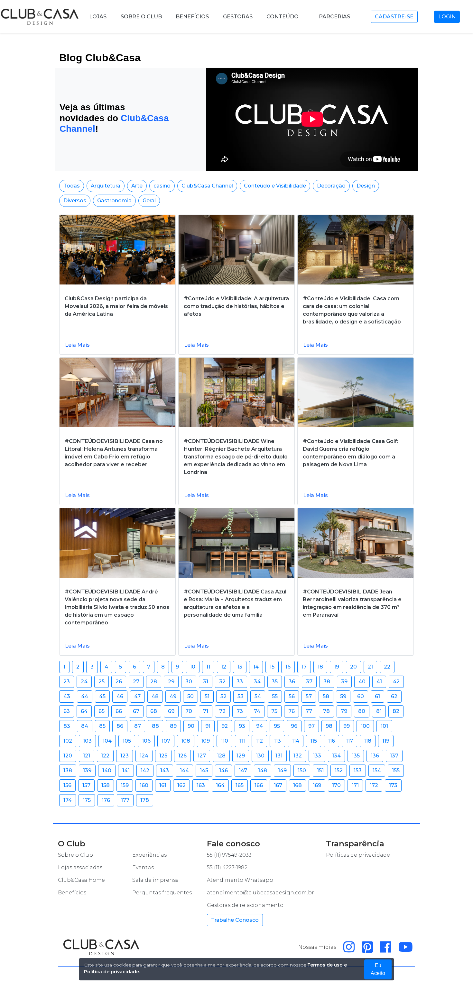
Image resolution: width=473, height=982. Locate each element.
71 (205, 711)
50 (190, 696)
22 (387, 667)
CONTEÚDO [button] (283, 17)
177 (125, 800)
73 (239, 711)
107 (166, 741)
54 (258, 696)
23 (66, 682)
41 (379, 682)
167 (278, 785)
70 (188, 711)
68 (153, 711)
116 (331, 741)
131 (279, 756)
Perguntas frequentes (162, 893)
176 (106, 800)
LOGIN (447, 17)
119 (385, 741)
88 (155, 726)
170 (336, 785)
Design (366, 186)
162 (181, 785)
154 (377, 770)
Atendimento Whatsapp (240, 880)
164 (220, 785)
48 (155, 696)
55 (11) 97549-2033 (229, 855)
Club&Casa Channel (207, 186)
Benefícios (72, 893)
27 (136, 682)
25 (101, 682)
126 (182, 756)
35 (275, 682)
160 (144, 785)
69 (171, 711)
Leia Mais (77, 345)
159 (125, 785)
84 (84, 726)
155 (396, 770)
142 (145, 770)
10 (192, 667)
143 (164, 770)
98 (329, 726)
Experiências (149, 855)
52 (223, 696)
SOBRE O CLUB (141, 17)
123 (124, 756)
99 (346, 726)
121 (86, 756)
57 (309, 696)
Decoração (331, 186)
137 (394, 756)
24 (84, 682)
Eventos (143, 867)
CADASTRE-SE (394, 17)
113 (277, 741)
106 (146, 741)
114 (295, 741)
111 (242, 741)
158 (105, 785)
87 (137, 726)
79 (344, 711)
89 (173, 726)
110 (224, 741)
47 (137, 696)
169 (317, 785)
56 (292, 696)
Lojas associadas (80, 867)
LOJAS (98, 17)
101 (384, 726)
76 (291, 711)
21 (370, 667)
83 (66, 726)
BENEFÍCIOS (192, 17)
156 (67, 785)
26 (119, 682)
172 (374, 785)
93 (242, 726)
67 (136, 711)
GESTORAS (238, 17)
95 (277, 726)
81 (379, 711)
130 (260, 756)
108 (185, 741)
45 (102, 696)
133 (317, 756)
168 (297, 785)
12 (223, 667)
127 (202, 756)
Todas (71, 186)
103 (87, 741)
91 (207, 726)
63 (66, 711)
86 (119, 726)
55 (275, 696)
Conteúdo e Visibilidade (275, 186)
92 (224, 726)
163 (201, 785)
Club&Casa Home (81, 880)
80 (361, 711)
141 (126, 770)
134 (336, 756)
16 (288, 667)
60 (360, 696)
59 (343, 696)
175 (87, 800)
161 (162, 785)
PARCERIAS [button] (335, 17)
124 (144, 756)
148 (262, 770)
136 (375, 756)
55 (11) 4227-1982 (227, 867)
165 (240, 785)
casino (162, 186)
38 (326, 682)
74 (257, 711)
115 (313, 741)
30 (188, 682)
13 (239, 667)
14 (256, 667)
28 (153, 682)
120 (67, 756)
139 (87, 770)
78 (326, 711)
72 (222, 711)
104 (107, 741)
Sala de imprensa (155, 880)
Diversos (74, 200)
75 (274, 711)
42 (396, 682)
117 (349, 741)
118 (367, 741)
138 (67, 770)
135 (356, 756)
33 (239, 682)
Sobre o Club (75, 855)
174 (67, 800)
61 (377, 696)
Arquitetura (105, 186)
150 (302, 770)
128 (221, 756)
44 (84, 696)
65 (101, 711)
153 (358, 770)
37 (309, 682)
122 (105, 756)
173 (393, 785)
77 (309, 711)
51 (207, 696)
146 (223, 770)
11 (208, 667)
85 (102, 726)
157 (86, 785)
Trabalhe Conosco (235, 920)
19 (336, 667)
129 (240, 756)
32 (222, 682)
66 (119, 711)
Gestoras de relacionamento (245, 905)
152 (339, 770)
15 (272, 667)
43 (66, 696)
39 (344, 682)
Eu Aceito (378, 969)
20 (353, 667)
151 (320, 770)
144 (184, 770)
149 (282, 770)
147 (243, 770)
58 (326, 696)
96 (294, 726)
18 (320, 667)
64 (84, 711)
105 (127, 741)
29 (171, 682)
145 (204, 770)
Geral (149, 200)
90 (191, 726)
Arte (137, 186)
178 (144, 800)
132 (297, 756)
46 (119, 696)
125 (163, 756)
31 (205, 682)
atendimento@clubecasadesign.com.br (260, 893)
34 (257, 682)
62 (394, 696)
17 (304, 667)
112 (259, 741)
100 (365, 726)
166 (259, 785)
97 (311, 726)
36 (292, 682)
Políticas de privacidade (358, 855)
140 (106, 770)
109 (205, 741)
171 (355, 785)
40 (362, 682)
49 (173, 696)
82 (396, 711)
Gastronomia (114, 200)
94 (259, 726)
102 (67, 741)
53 (240, 696)
